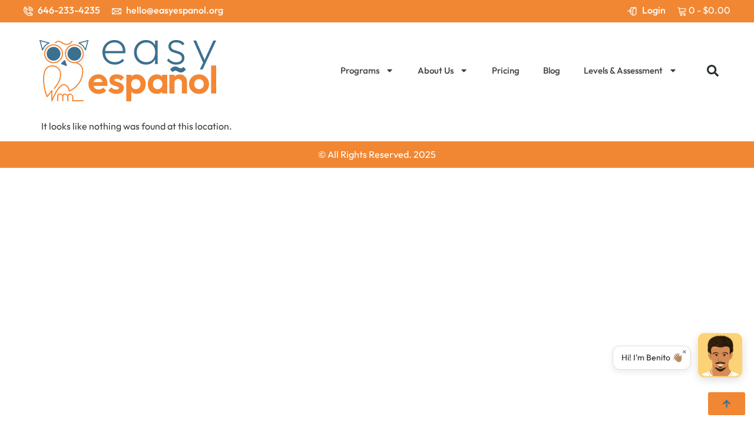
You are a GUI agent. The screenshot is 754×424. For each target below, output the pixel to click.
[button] (713, 70)
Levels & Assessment (623, 70)
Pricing (506, 70)
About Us (436, 70)
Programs (359, 70)
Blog (551, 70)
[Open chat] (720, 355)
